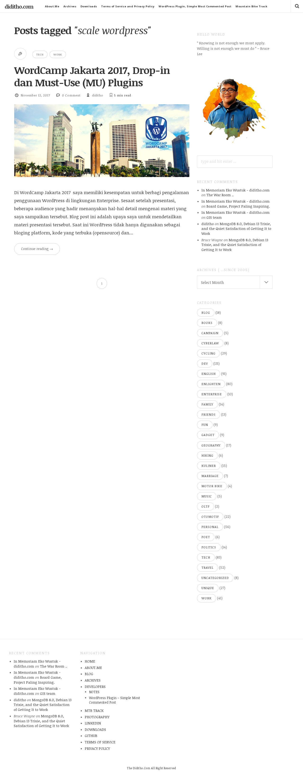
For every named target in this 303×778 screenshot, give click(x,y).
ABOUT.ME (93, 667)
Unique (207, 588)
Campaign (209, 333)
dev (204, 363)
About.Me (52, 6)
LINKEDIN (93, 723)
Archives (69, 6)
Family (207, 404)
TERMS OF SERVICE (100, 742)
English (208, 374)
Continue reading (37, 248)
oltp (205, 506)
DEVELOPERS (95, 686)
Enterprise (211, 394)
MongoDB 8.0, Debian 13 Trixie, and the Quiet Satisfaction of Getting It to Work (236, 228)
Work (57, 54)
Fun (204, 425)
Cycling (208, 353)
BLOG (89, 673)
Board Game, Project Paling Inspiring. (238, 206)
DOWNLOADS (95, 729)
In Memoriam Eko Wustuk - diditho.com (235, 190)
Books (207, 323)
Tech (40, 54)
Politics (208, 547)
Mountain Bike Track (251, 6)
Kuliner (208, 466)
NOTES (94, 692)
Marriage (209, 476)
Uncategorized (215, 578)
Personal (209, 527)
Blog (205, 312)
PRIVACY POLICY (97, 748)
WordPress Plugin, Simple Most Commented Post (195, 6)
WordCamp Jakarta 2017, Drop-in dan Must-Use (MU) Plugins (92, 76)
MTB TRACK (94, 710)
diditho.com (19, 6)
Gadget (207, 435)
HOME (90, 661)
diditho (97, 95)
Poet (205, 537)
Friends (208, 414)
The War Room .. (220, 194)
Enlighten (211, 384)
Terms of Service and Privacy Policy (127, 6)
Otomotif (210, 516)
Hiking (207, 455)
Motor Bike (211, 486)
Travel (207, 567)
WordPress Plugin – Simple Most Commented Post (114, 700)
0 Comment (71, 95)
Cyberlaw (210, 343)
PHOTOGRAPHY (97, 716)
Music (206, 496)
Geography (211, 445)
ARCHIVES (93, 680)
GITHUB (91, 735)
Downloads (88, 6)
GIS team (214, 217)
